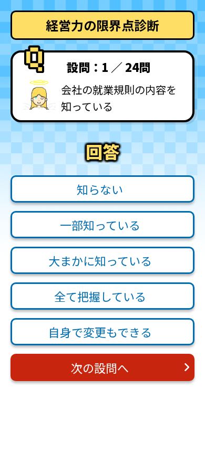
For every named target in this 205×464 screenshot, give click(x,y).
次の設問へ (100, 367)
